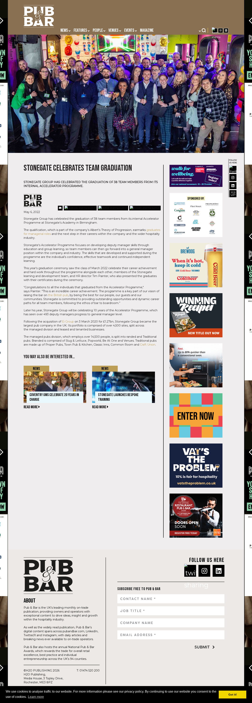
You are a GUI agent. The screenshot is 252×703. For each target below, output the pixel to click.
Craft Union (147, 344)
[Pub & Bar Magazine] (39, 17)
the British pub (58, 295)
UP (233, 194)
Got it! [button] (232, 694)
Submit (202, 647)
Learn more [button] (36, 696)
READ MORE (31, 407)
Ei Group (68, 321)
